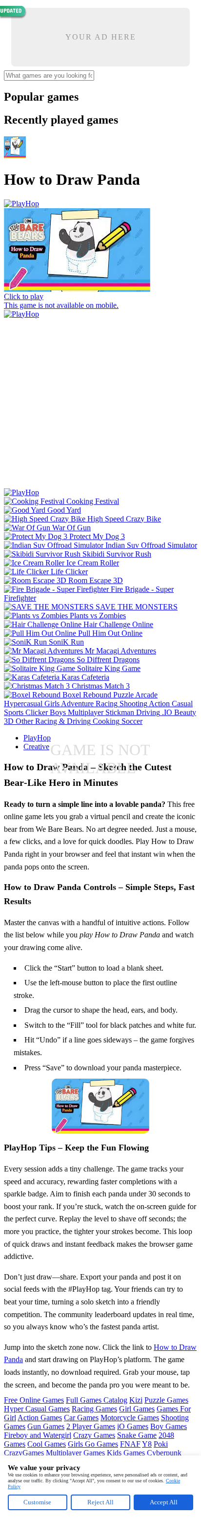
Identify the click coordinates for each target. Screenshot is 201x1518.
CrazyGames (24, 1453)
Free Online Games (34, 1400)
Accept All (164, 1502)
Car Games (81, 1417)
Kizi (135, 1400)
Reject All (100, 1502)
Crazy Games (94, 1435)
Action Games (40, 1417)
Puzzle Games (166, 1400)
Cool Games (46, 1444)
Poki (161, 1444)
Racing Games (94, 1409)
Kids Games (126, 1453)
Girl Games (137, 1409)
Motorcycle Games (129, 1417)
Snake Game (137, 1435)
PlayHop (37, 738)
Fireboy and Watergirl (37, 1435)
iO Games (132, 1426)
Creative (36, 746)
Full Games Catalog (96, 1400)
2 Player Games (90, 1426)
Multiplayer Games (75, 1453)
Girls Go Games (93, 1444)
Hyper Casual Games (37, 1409)
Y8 (147, 1444)
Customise (37, 1502)
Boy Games (168, 1426)
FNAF (130, 1444)
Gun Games (45, 1426)
